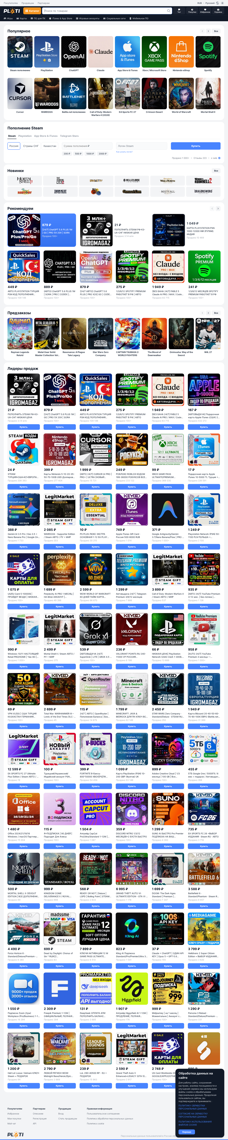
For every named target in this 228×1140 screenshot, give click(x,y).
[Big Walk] (96, 192)
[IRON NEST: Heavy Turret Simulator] (60, 192)
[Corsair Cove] (132, 192)
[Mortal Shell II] (24, 181)
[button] (169, 11)
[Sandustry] (96, 181)
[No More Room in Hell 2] (203, 181)
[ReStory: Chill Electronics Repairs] (24, 192)
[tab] (11, 136)
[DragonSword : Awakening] (203, 192)
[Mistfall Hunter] (167, 192)
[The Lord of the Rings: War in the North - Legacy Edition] (167, 181)
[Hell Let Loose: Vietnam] (132, 181)
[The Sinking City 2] (60, 181)
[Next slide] (208, 31)
